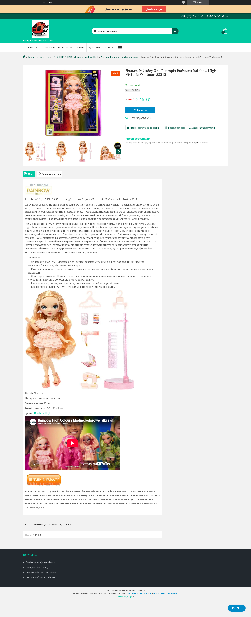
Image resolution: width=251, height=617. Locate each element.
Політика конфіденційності (41, 562)
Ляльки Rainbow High (86, 56)
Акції (80, 47)
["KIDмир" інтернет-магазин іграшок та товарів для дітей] (40, 28)
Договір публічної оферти (41, 577)
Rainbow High (42, 413)
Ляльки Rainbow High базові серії (119, 56)
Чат (239, 608)
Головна (31, 47)
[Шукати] (175, 29)
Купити (142, 110)
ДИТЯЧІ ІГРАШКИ (62, 56)
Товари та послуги (55, 47)
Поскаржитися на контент (139, 593)
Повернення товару (37, 567)
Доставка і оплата (101, 47)
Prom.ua (141, 590)
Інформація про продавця (41, 572)
